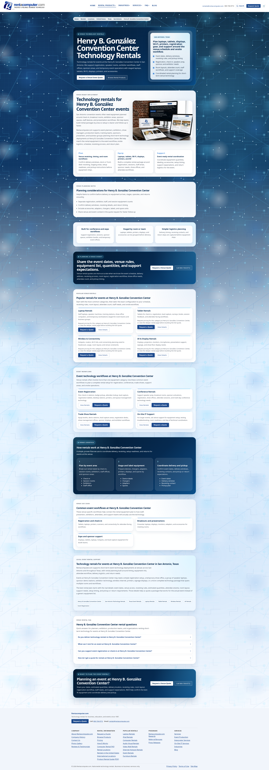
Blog (176, 750)
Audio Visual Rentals (131, 743)
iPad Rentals (128, 737)
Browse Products (104, 737)
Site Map (194, 766)
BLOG (154, 5)
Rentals (83, 19)
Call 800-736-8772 (183, 268)
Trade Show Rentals (87, 414)
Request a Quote (87, 330)
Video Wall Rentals (130, 746)
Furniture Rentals (130, 756)
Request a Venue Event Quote (91, 77)
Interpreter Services (182, 740)
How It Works (102, 743)
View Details (102, 330)
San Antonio (118, 19)
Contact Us (75, 740)
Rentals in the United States (108, 753)
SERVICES (137, 5)
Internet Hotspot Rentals (133, 750)
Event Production (181, 737)
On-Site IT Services (181, 743)
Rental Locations (103, 750)
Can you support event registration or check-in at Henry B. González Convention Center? (115, 651)
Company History (78, 737)
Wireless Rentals (176, 601)
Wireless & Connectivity (89, 338)
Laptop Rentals (85, 310)
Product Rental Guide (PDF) (108, 759)
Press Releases (154, 742)
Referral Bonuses (155, 739)
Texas (109, 19)
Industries (178, 746)
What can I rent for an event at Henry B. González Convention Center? (107, 644)
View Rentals (85, 405)
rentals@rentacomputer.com (213, 6)
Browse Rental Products (116, 77)
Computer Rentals (130, 740)
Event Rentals (128, 753)
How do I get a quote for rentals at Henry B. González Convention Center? (108, 658)
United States (101, 19)
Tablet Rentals (144, 310)
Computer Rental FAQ (105, 746)
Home (77, 19)
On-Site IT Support (145, 414)
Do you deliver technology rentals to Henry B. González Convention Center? (109, 637)
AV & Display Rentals (146, 338)
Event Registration (87, 391)
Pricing (100, 740)
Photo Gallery (76, 743)
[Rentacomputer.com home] (24, 6)
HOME (92, 5)
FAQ (147, 5)
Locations (91, 19)
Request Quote (253, 6)
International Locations (106, 756)
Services (177, 734)
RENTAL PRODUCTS (107, 5)
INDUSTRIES (124, 5)
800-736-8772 (229, 6)
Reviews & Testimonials (80, 746)
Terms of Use (184, 766)
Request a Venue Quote (161, 268)
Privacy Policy (171, 766)
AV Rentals (188, 601)
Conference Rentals (146, 391)
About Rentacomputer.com (82, 734)
